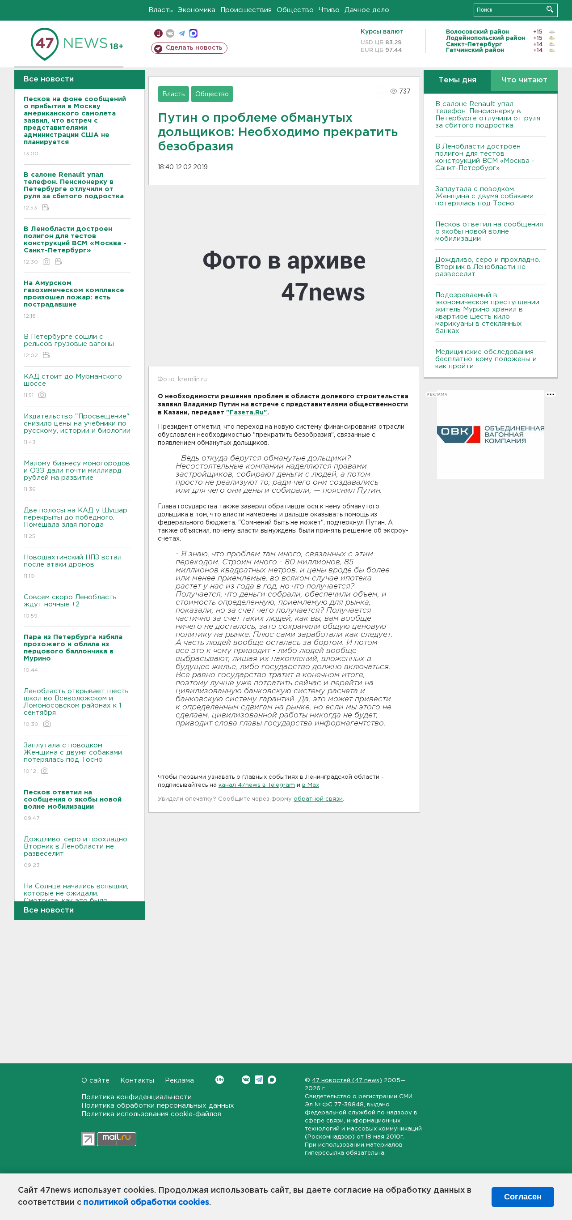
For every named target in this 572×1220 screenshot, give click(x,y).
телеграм (181, 33)
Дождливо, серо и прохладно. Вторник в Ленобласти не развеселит (76, 852)
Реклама (179, 1080)
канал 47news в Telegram (257, 785)
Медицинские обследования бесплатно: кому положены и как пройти (486, 359)
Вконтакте (246, 1079)
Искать (550, 9)
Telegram (259, 1079)
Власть (160, 10)
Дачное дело (367, 10)
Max (272, 1079)
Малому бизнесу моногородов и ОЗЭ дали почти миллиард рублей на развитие (77, 476)
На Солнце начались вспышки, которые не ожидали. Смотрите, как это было (76, 899)
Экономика (196, 10)
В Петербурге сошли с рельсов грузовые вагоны (69, 346)
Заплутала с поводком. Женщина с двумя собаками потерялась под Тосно (73, 758)
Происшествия (246, 10)
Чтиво (329, 10)
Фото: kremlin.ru (182, 379)
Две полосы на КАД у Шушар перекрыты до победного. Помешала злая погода (75, 523)
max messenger (193, 33)
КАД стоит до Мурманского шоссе (73, 386)
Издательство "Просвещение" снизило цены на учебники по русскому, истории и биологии (77, 429)
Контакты (137, 1080)
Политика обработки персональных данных (157, 1106)
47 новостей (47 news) (347, 1080)
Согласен (523, 1196)
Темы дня (457, 80)
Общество (295, 10)
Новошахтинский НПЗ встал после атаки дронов (73, 567)
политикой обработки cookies (146, 1202)
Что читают (524, 80)
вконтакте (170, 33)
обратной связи (318, 799)
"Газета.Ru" (246, 412)
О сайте (95, 1080)
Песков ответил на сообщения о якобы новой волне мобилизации (489, 232)
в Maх (310, 785)
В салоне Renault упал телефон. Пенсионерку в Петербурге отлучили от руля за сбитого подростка (487, 114)
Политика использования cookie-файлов (151, 1114)
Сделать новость (194, 48)
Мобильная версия (158, 33)
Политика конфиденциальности (136, 1097)
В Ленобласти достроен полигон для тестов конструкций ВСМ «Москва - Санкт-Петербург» (484, 157)
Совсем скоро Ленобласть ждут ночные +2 (70, 606)
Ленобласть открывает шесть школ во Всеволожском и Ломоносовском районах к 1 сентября (76, 707)
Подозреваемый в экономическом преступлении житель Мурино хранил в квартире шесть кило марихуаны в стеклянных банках (487, 313)
